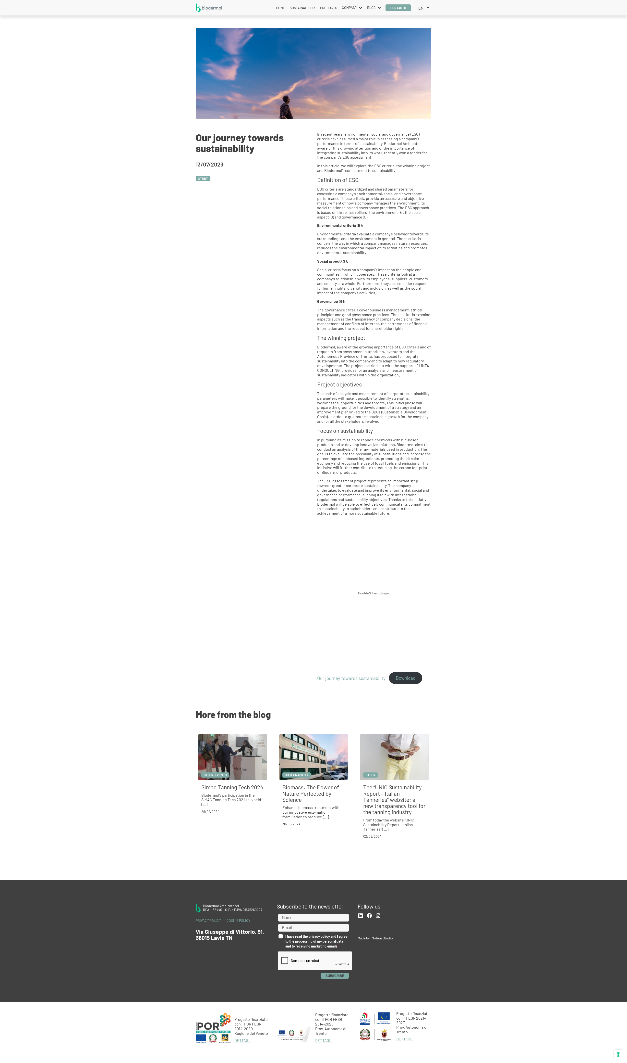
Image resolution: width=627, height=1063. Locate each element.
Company (349, 7)
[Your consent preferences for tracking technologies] (618, 1054)
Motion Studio (382, 938)
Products (328, 8)
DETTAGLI (243, 1040)
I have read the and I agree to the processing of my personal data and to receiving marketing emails (316, 941)
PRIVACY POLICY (208, 920)
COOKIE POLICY (238, 920)
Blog (371, 7)
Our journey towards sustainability (351, 678)
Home (280, 8)
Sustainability (302, 8)
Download (405, 678)
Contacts (398, 8)
